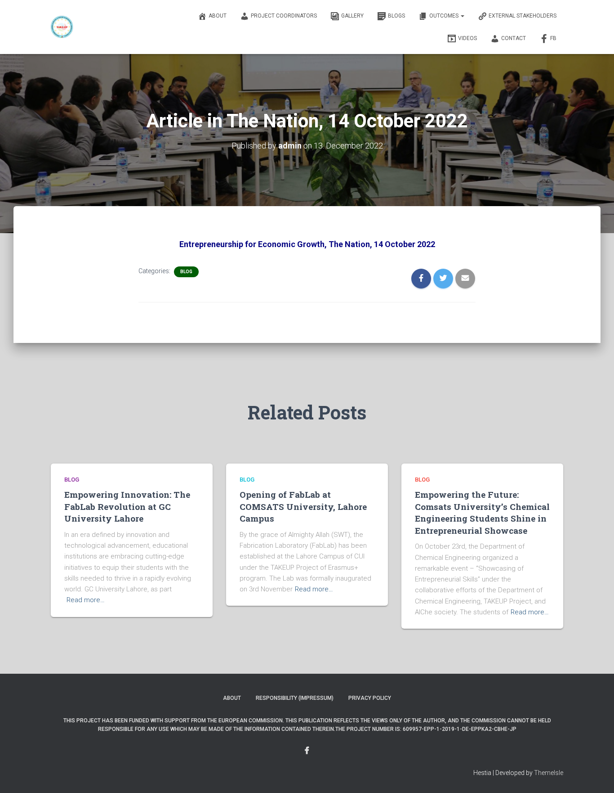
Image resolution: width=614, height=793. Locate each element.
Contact (513, 38)
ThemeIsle (548, 772)
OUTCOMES (444, 16)
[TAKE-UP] (62, 27)
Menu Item (307, 750)
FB (553, 38)
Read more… (86, 600)
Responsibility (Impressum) (295, 698)
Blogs (396, 16)
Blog (186, 271)
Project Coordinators (284, 16)
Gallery (352, 16)
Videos (467, 38)
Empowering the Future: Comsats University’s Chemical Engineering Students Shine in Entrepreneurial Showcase (482, 512)
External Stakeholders (522, 16)
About (218, 16)
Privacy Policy (369, 698)
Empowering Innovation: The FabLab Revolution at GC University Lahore (127, 506)
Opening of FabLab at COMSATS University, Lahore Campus (303, 506)
